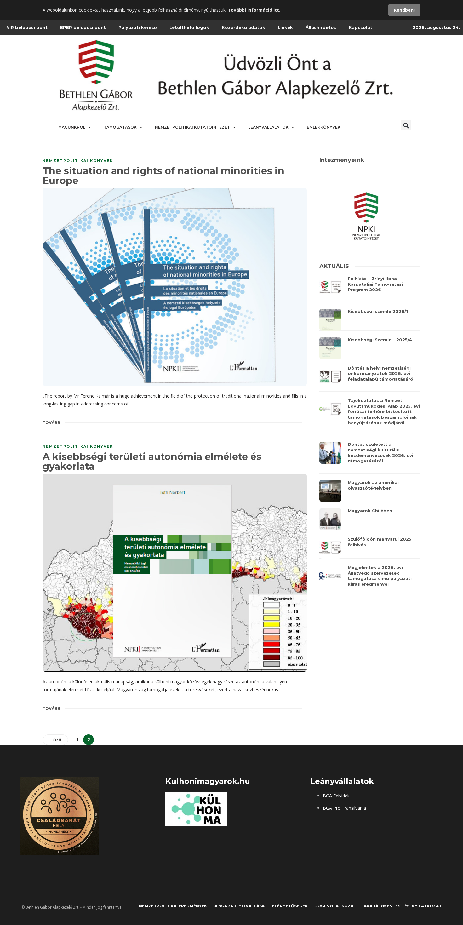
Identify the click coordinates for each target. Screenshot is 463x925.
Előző (55, 740)
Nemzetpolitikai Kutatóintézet (192, 127)
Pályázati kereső (137, 27)
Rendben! (404, 10)
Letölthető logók (189, 27)
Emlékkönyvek (323, 127)
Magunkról (71, 127)
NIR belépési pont (27, 27)
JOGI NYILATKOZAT (335, 906)
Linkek (285, 27)
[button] (406, 125)
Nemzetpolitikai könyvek (78, 160)
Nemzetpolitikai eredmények (173, 906)
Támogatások (120, 127)
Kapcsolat (360, 27)
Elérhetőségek (290, 906)
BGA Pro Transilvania (344, 808)
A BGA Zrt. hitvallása (239, 906)
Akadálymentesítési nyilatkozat (403, 906)
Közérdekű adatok (243, 27)
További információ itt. (254, 10)
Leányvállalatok (268, 127)
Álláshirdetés (321, 27)
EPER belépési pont (83, 27)
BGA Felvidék (336, 796)
